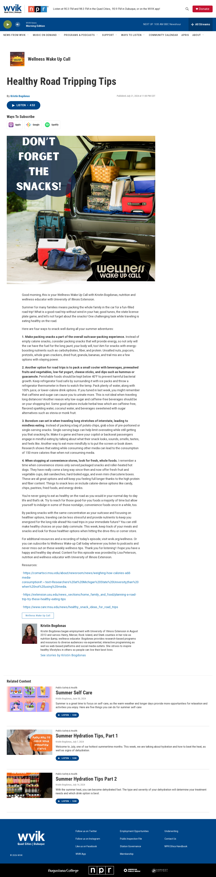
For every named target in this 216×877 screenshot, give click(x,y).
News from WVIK (14, 35)
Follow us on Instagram (88, 839)
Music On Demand (45, 35)
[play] (7, 24)
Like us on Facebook (86, 846)
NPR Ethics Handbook (176, 846)
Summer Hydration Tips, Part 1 (87, 736)
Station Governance (130, 846)
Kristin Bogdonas (20, 96)
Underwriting (171, 831)
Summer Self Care (74, 693)
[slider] (23, 24)
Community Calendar (163, 35)
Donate (204, 9)
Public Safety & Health (66, 687)
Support (108, 35)
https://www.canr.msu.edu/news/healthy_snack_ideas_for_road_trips (70, 607)
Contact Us (170, 839)
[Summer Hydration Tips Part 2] (29, 785)
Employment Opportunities (134, 831)
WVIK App (81, 854)
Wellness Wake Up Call (49, 59)
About (196, 35)
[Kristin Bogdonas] (29, 634)
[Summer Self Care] (29, 699)
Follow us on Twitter (86, 831)
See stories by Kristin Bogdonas (63, 655)
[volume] (18, 24)
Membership (126, 854)
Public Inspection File (131, 839)
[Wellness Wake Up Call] (17, 59)
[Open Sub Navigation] (28, 35)
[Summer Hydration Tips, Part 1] (29, 742)
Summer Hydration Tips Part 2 (86, 779)
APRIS (185, 35)
